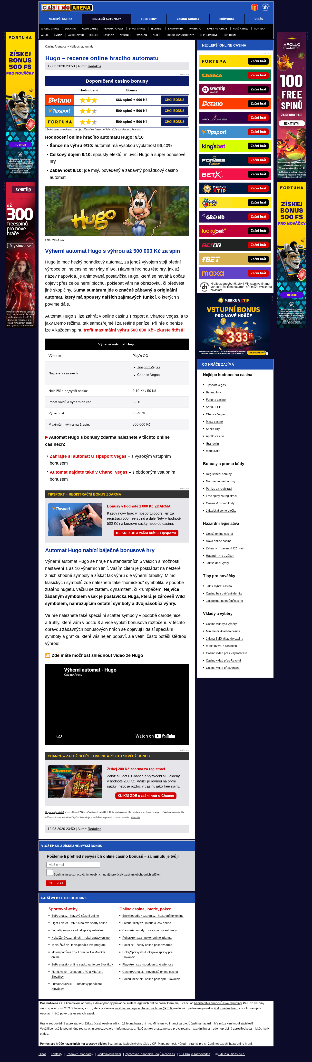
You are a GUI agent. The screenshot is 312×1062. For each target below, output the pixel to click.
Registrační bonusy (219, 474)
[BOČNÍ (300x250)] (233, 355)
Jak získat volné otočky (221, 510)
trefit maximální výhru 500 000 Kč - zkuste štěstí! (134, 330)
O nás (42, 1054)
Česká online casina (219, 534)
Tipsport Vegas (148, 367)
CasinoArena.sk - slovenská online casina (150, 972)
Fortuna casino (216, 399)
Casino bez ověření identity (224, 593)
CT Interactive (209, 35)
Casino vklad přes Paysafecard (226, 653)
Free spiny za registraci (221, 496)
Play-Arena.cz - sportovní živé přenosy (147, 964)
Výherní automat (61, 561)
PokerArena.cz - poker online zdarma (147, 937)
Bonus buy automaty (180, 35)
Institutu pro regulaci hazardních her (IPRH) (143, 1008)
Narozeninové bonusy (220, 481)
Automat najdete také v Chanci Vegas (88, 472)
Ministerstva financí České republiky (218, 1003)
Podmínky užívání (109, 1054)
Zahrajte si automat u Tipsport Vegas (88, 456)
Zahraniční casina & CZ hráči (225, 548)
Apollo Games (50, 28)
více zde (135, 817)
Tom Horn (230, 35)
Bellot (93, 35)
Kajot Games (90, 28)
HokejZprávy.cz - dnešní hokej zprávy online (80, 937)
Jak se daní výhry (217, 563)
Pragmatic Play (113, 28)
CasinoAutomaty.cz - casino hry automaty (149, 930)
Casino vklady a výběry (221, 624)
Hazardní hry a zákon (220, 555)
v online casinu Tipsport (122, 316)
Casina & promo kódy (220, 503)
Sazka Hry (213, 429)
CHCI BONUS (175, 100)
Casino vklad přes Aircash (223, 668)
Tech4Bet (156, 28)
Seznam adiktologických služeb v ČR (131, 1043)
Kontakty (56, 1054)
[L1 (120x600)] (20, 177)
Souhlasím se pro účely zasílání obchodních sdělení (107, 874)
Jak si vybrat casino (219, 586)
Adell (45, 35)
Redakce (94, 66)
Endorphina (176, 28)
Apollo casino (215, 436)
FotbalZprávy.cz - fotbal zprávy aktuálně (77, 930)
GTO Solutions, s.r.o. (231, 1054)
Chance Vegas (164, 316)
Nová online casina (219, 541)
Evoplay (109, 35)
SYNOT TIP (213, 407)
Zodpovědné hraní (226, 1008)
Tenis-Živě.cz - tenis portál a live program (78, 945)
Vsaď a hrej (240, 28)
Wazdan (141, 35)
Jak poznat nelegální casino (224, 601)
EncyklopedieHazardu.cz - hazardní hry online (153, 915)
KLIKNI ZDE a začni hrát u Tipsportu (146, 533)
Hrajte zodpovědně (54, 812)
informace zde (126, 1028)
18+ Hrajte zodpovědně (194, 1054)
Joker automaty (217, 28)
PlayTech (259, 28)
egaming (70, 28)
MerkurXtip (213, 451)
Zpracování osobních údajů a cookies (150, 1054)
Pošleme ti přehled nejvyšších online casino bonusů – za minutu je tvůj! (113, 856)
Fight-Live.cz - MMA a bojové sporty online (79, 923)
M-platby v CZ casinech (221, 646)
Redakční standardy (80, 1054)
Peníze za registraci (219, 488)
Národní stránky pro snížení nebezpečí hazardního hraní (214, 1043)
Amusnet (125, 35)
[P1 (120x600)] (291, 177)
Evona (58, 35)
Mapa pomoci (167, 1043)
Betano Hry (213, 392)
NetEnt (157, 35)
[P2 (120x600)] (291, 327)
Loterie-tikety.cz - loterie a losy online (146, 923)
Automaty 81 (76, 35)
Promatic (195, 28)
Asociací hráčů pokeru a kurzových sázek (67, 1013)
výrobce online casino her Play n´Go (80, 269)
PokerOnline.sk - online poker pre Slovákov (151, 979)
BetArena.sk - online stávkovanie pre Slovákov (82, 964)
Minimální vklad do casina (223, 631)
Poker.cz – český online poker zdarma (147, 945)
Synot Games (137, 28)
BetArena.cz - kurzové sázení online (75, 915)
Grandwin (212, 443)
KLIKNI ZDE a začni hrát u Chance (146, 796)
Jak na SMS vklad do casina (224, 638)
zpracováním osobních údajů (91, 874)
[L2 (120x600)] (20, 327)
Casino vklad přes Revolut (223, 660)
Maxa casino (214, 421)
